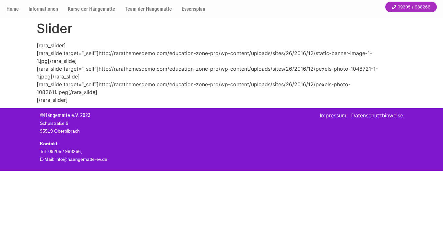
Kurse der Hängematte (91, 9)
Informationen (43, 9)
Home (12, 9)
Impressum (333, 115)
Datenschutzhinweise (377, 115)
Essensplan (193, 9)
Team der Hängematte (148, 9)
